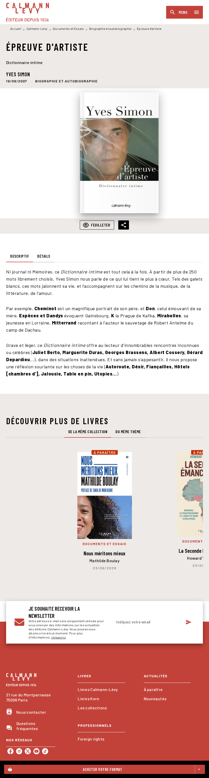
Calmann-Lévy (37, 28)
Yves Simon (18, 74)
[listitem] (10, 751)
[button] (66, 81)
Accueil (15, 28)
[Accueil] (27, 12)
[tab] (19, 256)
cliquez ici (58, 637)
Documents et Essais (68, 28)
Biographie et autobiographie (110, 28)
